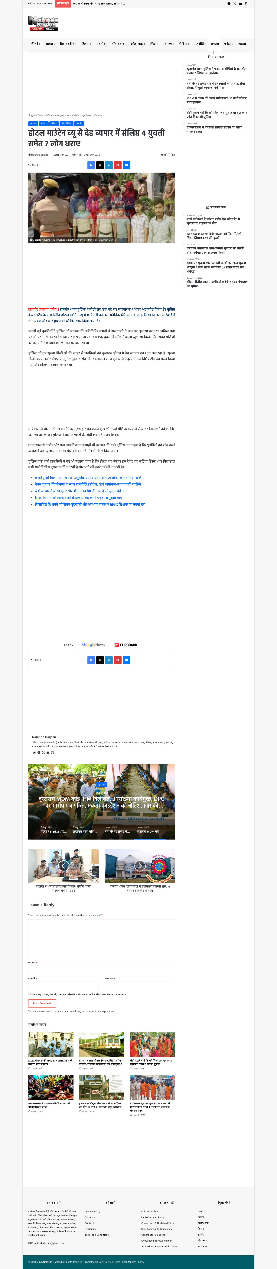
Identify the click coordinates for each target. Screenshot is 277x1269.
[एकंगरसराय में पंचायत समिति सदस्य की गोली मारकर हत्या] (50, 1087)
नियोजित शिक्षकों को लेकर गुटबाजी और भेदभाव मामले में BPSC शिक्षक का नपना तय (90, 505)
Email (32, 979)
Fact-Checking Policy (153, 1218)
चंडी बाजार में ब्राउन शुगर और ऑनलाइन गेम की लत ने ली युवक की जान (81, 491)
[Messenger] (126, 165)
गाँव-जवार (118, 44)
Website (110, 979)
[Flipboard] (126, 645)
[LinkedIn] (109, 165)
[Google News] (93, 645)
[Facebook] (91, 165)
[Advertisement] (176, 20)
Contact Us (91, 1223)
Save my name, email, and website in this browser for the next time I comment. (79, 995)
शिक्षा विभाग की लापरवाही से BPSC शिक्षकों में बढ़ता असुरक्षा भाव (78, 498)
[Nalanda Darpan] (43, 23)
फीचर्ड (34, 44)
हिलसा (85, 44)
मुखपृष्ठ (34, 116)
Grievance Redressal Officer (156, 1241)
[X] (100, 165)
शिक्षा (153, 44)
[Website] (34, 752)
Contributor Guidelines (153, 1235)
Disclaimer (90, 1229)
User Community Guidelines (156, 1229)
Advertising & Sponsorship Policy (159, 1247)
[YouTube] (48, 752)
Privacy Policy (92, 1212)
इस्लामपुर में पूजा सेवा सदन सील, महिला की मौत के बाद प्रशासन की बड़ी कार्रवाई (100, 1105)
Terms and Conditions (97, 1235)
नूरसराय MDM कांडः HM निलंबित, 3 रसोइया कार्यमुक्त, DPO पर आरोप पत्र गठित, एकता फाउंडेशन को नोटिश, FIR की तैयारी (102, 806)
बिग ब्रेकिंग (66, 124)
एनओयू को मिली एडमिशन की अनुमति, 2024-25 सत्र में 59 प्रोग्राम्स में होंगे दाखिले (88, 478)
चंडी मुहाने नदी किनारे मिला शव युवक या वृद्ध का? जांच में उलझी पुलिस (151, 1063)
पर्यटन (227, 44)
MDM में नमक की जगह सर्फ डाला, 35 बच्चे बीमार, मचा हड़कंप (109, 4)
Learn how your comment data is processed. (92, 1011)
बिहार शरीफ (67, 44)
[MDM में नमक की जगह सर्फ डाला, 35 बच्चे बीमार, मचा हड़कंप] (50, 1044)
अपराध (215, 44)
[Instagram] (52, 752)
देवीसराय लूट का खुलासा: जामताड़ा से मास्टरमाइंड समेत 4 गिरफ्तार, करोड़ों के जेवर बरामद (150, 1107)
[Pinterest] (118, 165)
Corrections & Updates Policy (157, 1223)
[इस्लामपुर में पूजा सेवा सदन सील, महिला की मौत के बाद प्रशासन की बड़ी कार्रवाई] (101, 1087)
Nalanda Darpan (39, 155)
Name (32, 963)
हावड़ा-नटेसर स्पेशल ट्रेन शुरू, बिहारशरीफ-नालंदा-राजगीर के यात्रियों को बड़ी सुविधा (101, 1063)
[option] (101, 802)
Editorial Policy (149, 1212)
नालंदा (49, 44)
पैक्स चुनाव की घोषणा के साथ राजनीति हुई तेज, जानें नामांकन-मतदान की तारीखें (88, 484)
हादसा (242, 44)
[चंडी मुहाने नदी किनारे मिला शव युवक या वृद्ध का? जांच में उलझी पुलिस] (152, 1044)
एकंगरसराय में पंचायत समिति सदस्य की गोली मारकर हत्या (49, 1105)
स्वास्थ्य (167, 44)
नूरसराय (101, 784)
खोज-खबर (137, 44)
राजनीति (199, 44)
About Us (90, 1218)
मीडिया (183, 44)
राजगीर (100, 44)
